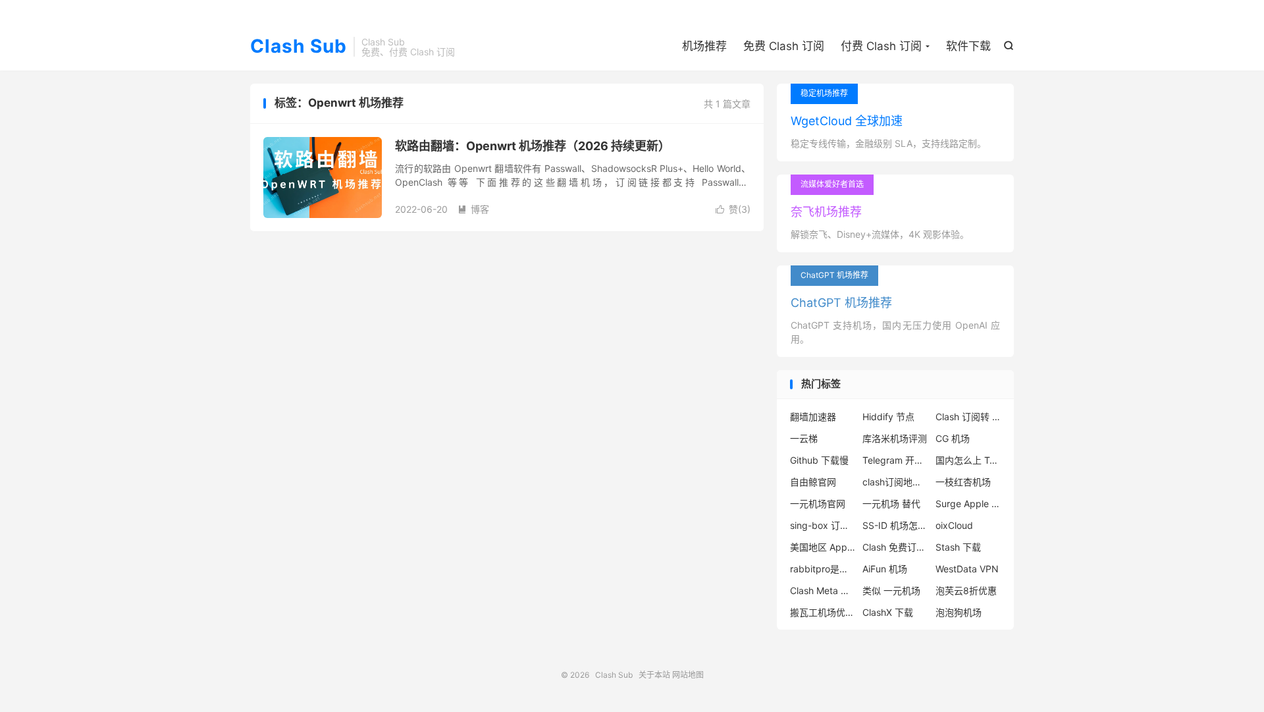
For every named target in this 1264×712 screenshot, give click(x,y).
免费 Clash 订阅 (783, 46)
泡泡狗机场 (958, 612)
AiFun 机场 (884, 568)
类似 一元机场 (891, 590)
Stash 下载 (958, 547)
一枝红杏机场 (963, 481)
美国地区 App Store (823, 547)
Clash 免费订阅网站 (895, 547)
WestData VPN (967, 568)
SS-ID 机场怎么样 (895, 525)
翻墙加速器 (813, 416)
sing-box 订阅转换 (823, 525)
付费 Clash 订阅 (881, 46)
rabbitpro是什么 (823, 568)
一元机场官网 (817, 503)
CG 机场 (952, 438)
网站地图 (688, 675)
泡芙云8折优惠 (966, 590)
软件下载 (968, 46)
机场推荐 (704, 46)
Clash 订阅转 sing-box (968, 416)
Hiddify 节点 (888, 416)
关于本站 (654, 675)
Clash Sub (298, 46)
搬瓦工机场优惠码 (823, 612)
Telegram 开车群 (895, 460)
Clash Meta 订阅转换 (823, 590)
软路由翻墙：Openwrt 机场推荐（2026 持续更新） (532, 146)
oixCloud (954, 525)
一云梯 (804, 438)
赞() (733, 209)
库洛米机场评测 (894, 438)
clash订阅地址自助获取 (895, 481)
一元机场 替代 (891, 503)
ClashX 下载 (887, 612)
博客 (473, 209)
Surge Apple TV (968, 503)
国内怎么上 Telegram (968, 460)
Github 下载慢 (819, 460)
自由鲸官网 (813, 481)
